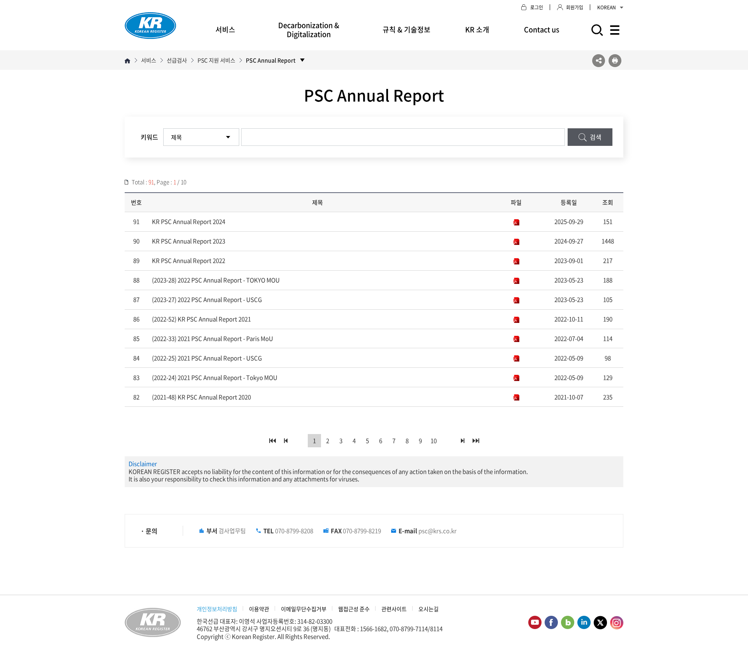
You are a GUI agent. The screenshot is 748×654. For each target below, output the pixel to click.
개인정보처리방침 (217, 609)
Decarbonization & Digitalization (308, 29)
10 (433, 440)
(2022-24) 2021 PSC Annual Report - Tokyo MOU (214, 377)
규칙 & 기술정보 (406, 29)
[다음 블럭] (462, 440)
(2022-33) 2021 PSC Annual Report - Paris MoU (212, 338)
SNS (598, 60)
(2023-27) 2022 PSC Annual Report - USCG (207, 299)
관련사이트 (394, 609)
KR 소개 (477, 29)
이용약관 (259, 609)
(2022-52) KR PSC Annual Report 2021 (201, 319)
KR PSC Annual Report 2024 (188, 221)
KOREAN (606, 7)
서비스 (225, 29)
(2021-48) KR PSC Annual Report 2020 (201, 397)
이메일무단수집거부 (303, 609)
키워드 (149, 137)
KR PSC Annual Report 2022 (188, 260)
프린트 (615, 60)
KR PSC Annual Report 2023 (188, 241)
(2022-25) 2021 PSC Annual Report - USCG (207, 358)
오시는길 (428, 609)
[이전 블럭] (285, 440)
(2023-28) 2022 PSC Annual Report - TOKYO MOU (216, 280)
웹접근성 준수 (354, 609)
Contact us (541, 29)
